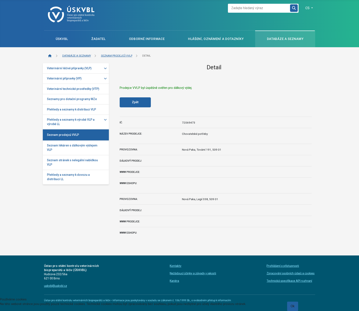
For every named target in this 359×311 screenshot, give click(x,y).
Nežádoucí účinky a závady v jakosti (193, 273)
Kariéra (174, 281)
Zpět (135, 102)
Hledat (294, 8)
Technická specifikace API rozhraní (289, 281)
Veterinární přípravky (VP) (64, 78)
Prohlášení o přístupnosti (283, 266)
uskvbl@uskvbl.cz (55, 285)
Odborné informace (147, 39)
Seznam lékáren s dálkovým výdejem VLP (72, 147)
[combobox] (259, 8)
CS (307, 8)
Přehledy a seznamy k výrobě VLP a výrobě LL (71, 122)
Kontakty (175, 266)
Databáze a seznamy (285, 39)
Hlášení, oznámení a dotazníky (215, 39)
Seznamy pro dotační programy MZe (72, 99)
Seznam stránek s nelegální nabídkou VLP (72, 162)
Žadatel (98, 39)
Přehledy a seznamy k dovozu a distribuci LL (68, 177)
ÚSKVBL (62, 39)
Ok (293, 306)
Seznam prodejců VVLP (63, 134)
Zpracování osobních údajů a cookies (291, 273)
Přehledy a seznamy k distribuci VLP (71, 109)
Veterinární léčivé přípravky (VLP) (69, 68)
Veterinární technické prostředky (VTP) (73, 88)
